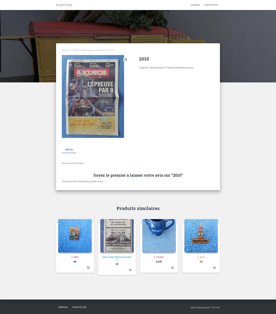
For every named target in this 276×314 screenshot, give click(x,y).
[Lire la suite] (88, 267)
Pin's (76, 257)
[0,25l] (159, 236)
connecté (80, 181)
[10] (117, 236)
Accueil (64, 50)
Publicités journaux (87, 50)
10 (117, 264)
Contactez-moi (211, 5)
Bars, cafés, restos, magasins (117, 257)
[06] (75, 236)
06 (74, 261)
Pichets (160, 257)
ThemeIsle (215, 307)
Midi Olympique (102, 50)
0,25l (159, 261)
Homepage (195, 5)
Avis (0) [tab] (69, 149)
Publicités (75, 50)
